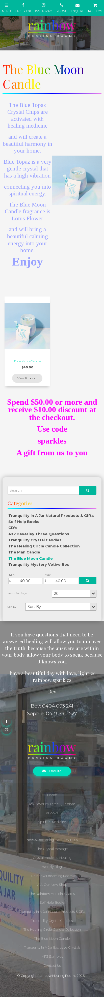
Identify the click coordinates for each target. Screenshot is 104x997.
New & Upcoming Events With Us (52, 840)
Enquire (55, 771)
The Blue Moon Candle (30, 558)
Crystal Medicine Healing (52, 858)
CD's (12, 527)
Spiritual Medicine (52, 822)
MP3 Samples (52, 956)
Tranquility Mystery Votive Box (38, 564)
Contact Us (52, 965)
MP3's (52, 831)
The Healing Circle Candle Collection (44, 546)
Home (52, 795)
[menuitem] (52, 795)
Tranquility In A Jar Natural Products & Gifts (51, 515)
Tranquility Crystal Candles (35, 540)
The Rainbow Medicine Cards (52, 894)
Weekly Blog (52, 867)
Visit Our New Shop (52, 885)
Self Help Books (23, 521)
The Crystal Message (52, 849)
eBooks (52, 813)
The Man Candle (24, 552)
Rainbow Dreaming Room (52, 876)
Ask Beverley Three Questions (38, 534)
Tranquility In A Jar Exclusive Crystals (52, 947)
